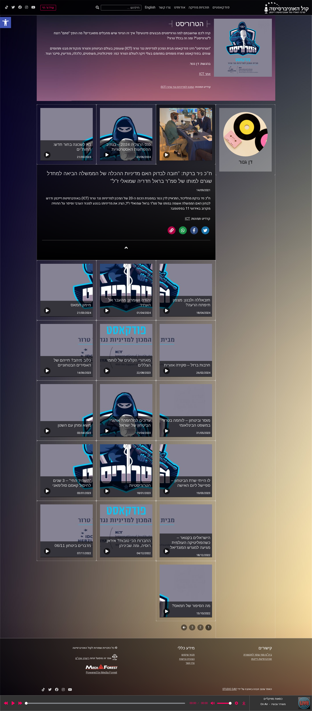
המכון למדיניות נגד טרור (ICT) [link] (177, 87)
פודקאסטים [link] (221, 7)
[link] (5, 22)
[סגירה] (126, 247)
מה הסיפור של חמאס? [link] (191, 605)
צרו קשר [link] (165, 7)
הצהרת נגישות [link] (187, 659)
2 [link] (200, 627)
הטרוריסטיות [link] (140, 485)
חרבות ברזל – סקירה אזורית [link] (187, 365)
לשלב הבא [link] (184, 628)
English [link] (150, 7)
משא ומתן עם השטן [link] (74, 425)
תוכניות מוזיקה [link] (199, 7)
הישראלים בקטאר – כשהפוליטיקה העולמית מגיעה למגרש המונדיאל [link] (190, 542)
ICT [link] (187, 218)
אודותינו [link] (179, 7)
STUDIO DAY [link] (229, 689)
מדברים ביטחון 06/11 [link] (73, 545)
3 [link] (192, 627)
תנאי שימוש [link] (188, 655)
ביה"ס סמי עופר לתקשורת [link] (257, 655)
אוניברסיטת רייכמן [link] (261, 659)
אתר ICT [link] (205, 74)
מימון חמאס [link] (81, 305)
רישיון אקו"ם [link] (82, 658)
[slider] (105, 703)
